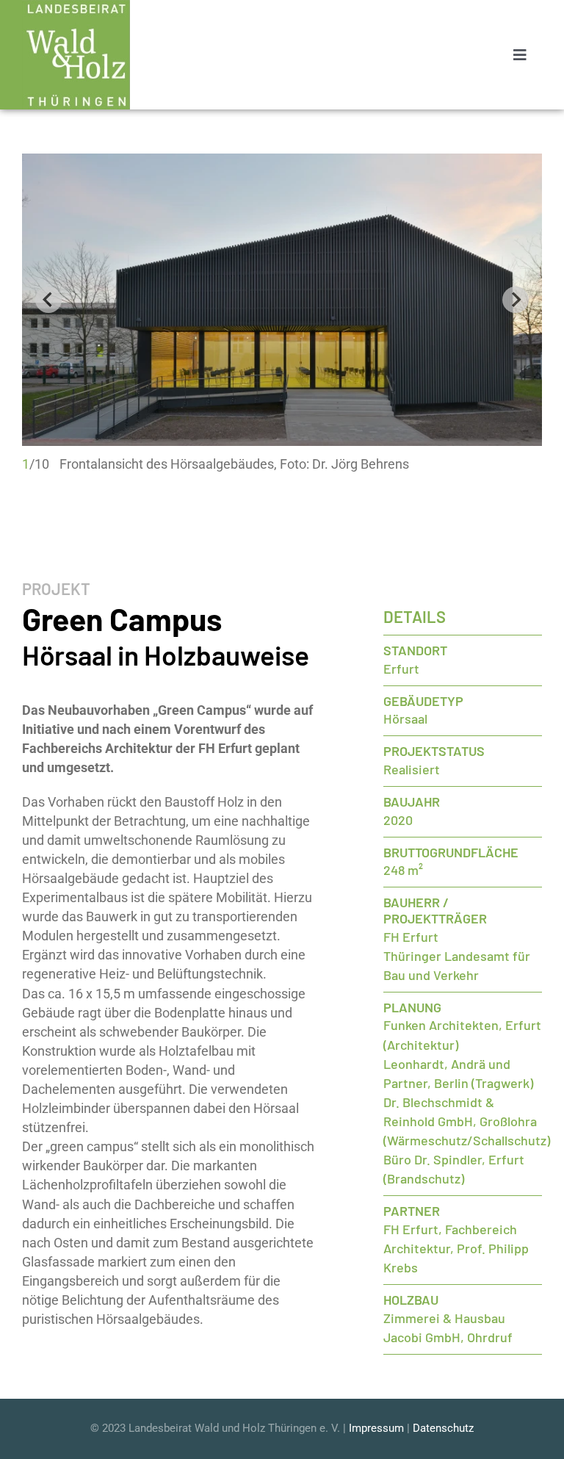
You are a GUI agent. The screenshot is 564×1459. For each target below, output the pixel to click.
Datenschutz (443, 1428)
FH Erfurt (410, 937)
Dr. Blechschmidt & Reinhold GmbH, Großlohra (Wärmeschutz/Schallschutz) (466, 1121)
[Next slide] (515, 300)
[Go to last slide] (48, 300)
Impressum (376, 1428)
